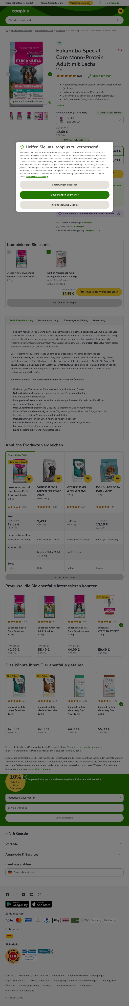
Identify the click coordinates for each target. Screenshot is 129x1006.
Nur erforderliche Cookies (65, 204)
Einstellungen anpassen (64, 184)
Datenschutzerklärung (37, 176)
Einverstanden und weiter (64, 194)
